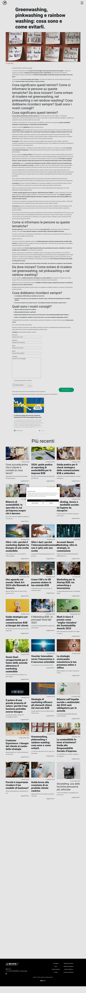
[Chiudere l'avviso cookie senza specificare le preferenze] (58, 489)
